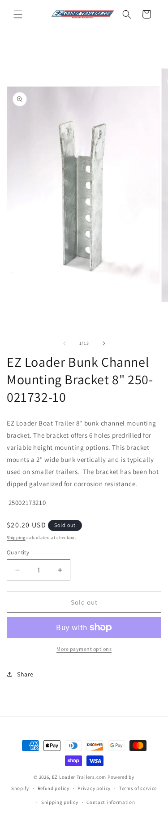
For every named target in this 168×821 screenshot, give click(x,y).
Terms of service (138, 788)
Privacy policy (94, 788)
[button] (18, 14)
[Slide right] (104, 343)
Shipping (16, 537)
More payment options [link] (84, 648)
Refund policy (53, 788)
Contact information (110, 802)
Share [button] (25, 674)
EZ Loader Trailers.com (79, 777)
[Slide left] (64, 343)
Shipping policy (59, 802)
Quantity (18, 552)
